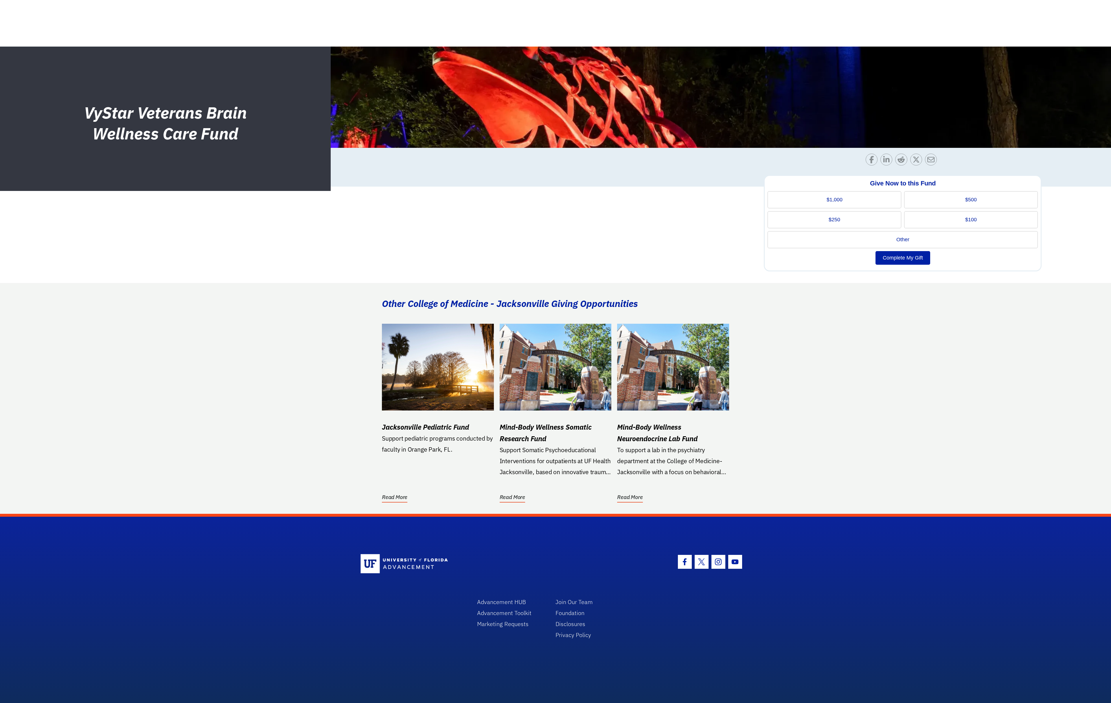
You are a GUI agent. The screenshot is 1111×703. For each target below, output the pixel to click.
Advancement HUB (501, 602)
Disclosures (570, 624)
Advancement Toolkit (504, 613)
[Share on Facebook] (873, 161)
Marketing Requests (503, 624)
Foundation (570, 613)
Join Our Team (574, 602)
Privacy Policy (573, 635)
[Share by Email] (932, 161)
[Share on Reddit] (902, 161)
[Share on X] (917, 161)
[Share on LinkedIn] (887, 161)
